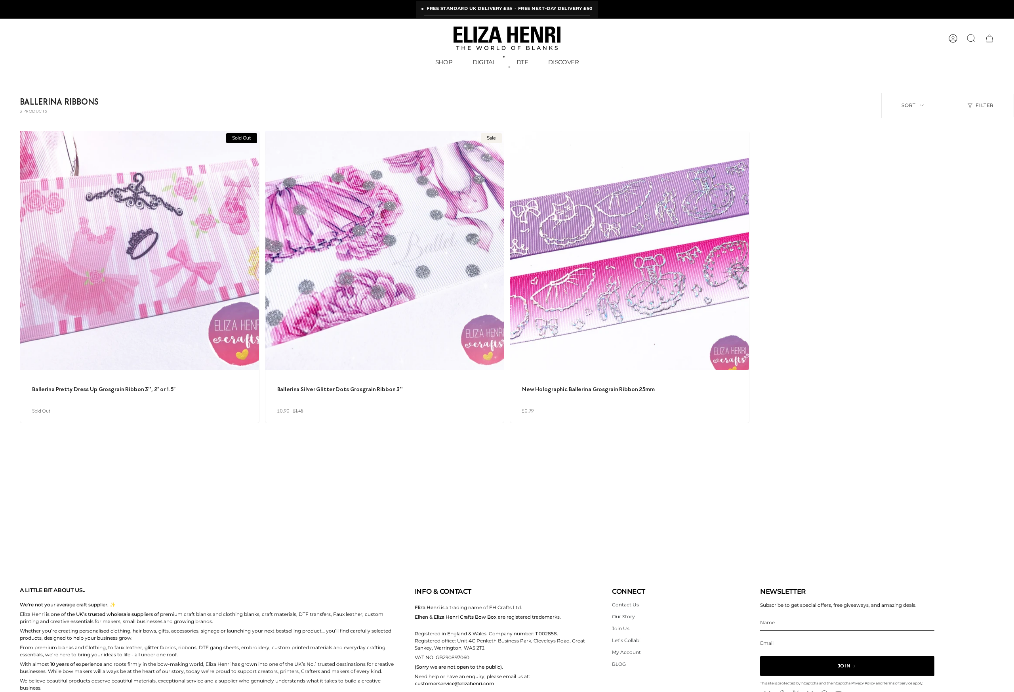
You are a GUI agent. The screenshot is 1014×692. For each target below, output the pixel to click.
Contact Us (625, 605)
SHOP (444, 62)
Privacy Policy (863, 683)
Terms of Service (897, 683)
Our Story (623, 616)
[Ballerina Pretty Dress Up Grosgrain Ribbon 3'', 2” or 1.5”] (139, 250)
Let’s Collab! (626, 640)
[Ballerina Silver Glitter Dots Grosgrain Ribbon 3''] (384, 250)
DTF (522, 62)
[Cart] (989, 38)
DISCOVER (563, 62)
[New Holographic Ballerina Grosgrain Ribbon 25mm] (629, 250)
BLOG (619, 664)
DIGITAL (484, 62)
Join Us (620, 628)
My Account (626, 652)
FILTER (985, 105)
